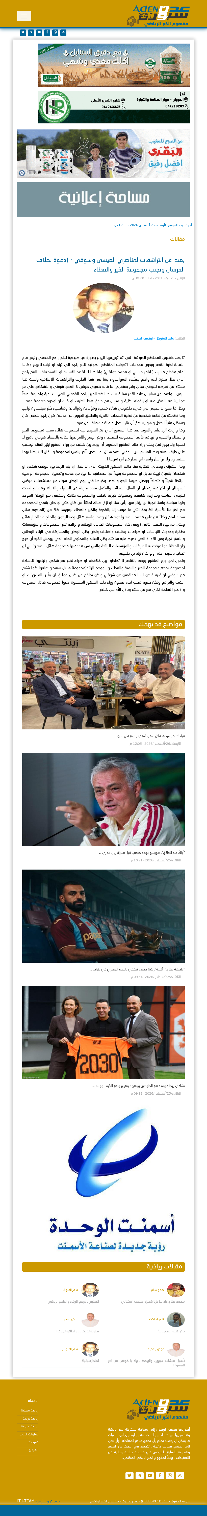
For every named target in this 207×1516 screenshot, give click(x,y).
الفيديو (33, 1450)
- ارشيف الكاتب (154, 338)
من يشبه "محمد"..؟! (171, 1331)
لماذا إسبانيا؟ (90, 1361)
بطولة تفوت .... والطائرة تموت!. (77, 1331)
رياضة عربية (30, 1418)
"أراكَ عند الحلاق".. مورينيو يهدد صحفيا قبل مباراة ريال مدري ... (142, 853)
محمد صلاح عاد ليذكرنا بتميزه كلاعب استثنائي (153, 1301)
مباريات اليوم (29, 1434)
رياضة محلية (29, 1410)
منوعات (33, 1442)
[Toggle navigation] (24, 16)
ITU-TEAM (25, 1501)
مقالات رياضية (164, 1267)
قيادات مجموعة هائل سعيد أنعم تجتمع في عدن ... (149, 736)
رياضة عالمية (29, 1426)
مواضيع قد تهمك (160, 624)
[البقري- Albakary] (103, 153)
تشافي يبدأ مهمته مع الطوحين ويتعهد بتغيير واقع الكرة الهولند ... (138, 1086)
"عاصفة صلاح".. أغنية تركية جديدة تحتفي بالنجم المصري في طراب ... (137, 969)
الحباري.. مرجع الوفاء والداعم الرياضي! (72, 1301)
